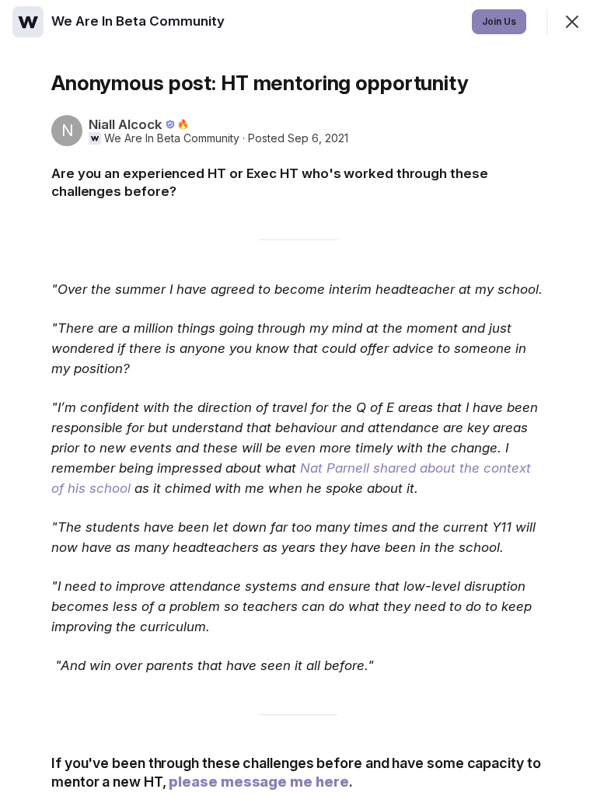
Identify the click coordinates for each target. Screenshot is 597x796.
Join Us (499, 21)
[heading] (139, 21)
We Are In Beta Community (171, 138)
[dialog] (298, 398)
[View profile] (28, 21)
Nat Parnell (334, 468)
